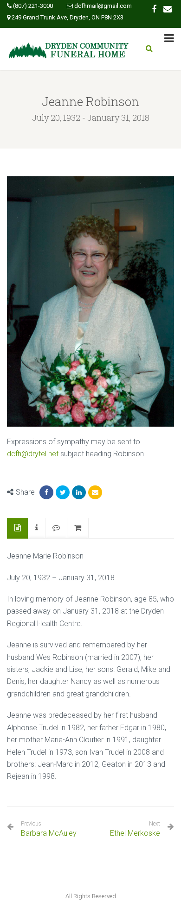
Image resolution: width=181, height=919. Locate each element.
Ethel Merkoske (135, 833)
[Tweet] (63, 492)
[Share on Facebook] (46, 492)
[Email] (95, 492)
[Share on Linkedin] (79, 492)
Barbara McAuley (49, 829)
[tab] (17, 528)
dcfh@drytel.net (32, 453)
